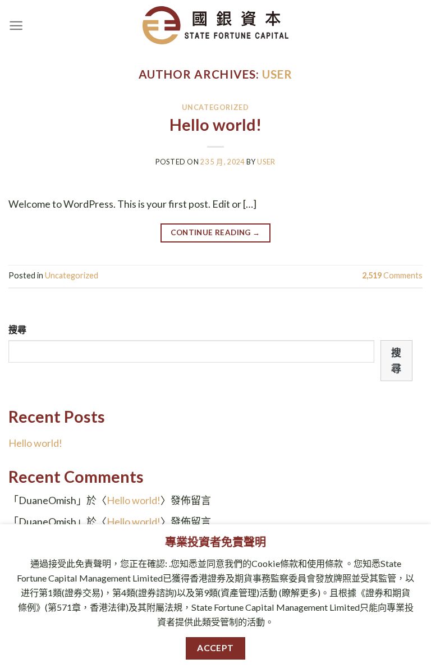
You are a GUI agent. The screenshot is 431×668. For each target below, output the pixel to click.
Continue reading (215, 232)
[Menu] (16, 25)
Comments (392, 275)
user (277, 74)
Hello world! (215, 124)
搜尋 (17, 329)
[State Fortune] (216, 25)
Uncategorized (215, 107)
